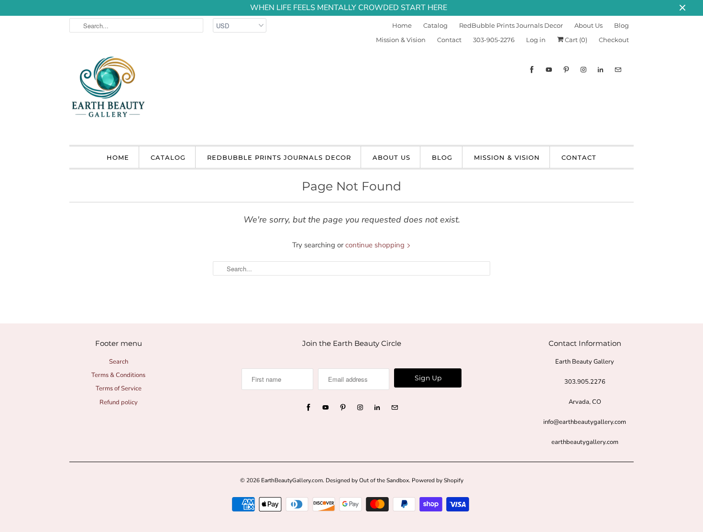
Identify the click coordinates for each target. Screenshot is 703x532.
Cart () (575, 40)
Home (402, 25)
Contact (449, 40)
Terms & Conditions (118, 375)
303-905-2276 (494, 40)
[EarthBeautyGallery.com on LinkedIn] (600, 69)
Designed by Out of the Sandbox (367, 480)
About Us (588, 25)
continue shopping (375, 245)
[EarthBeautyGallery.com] (107, 94)
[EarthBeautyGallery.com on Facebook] (532, 69)
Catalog (435, 25)
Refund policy (118, 402)
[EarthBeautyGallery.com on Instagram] (583, 69)
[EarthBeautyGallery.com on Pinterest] (566, 69)
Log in (536, 40)
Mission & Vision (401, 40)
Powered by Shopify (437, 480)
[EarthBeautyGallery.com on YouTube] (549, 69)
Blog (621, 25)
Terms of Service (119, 388)
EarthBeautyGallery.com (292, 480)
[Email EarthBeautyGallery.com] (618, 69)
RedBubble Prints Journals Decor (511, 25)
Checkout (614, 40)
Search (118, 361)
